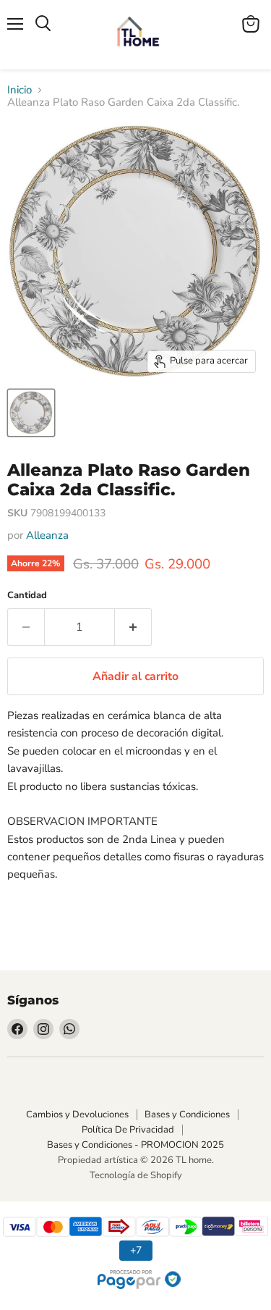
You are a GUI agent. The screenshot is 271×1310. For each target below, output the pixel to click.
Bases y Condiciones (187, 1114)
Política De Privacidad (128, 1129)
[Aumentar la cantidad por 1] (133, 627)
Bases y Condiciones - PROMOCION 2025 (135, 1144)
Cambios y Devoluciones (77, 1114)
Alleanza (47, 535)
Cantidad (27, 595)
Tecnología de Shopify (136, 1175)
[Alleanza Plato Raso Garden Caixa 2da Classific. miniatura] (31, 413)
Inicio (19, 90)
